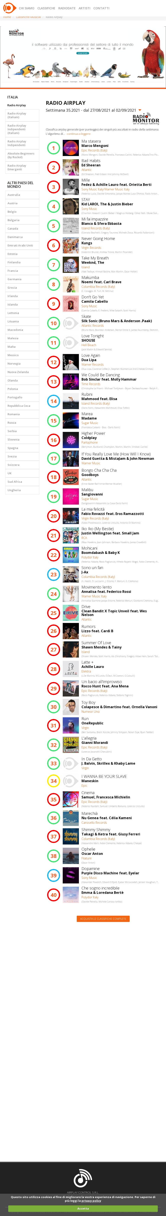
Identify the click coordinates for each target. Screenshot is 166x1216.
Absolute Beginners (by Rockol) (21, 155)
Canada (13, 228)
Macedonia (15, 330)
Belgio (12, 212)
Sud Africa (15, 482)
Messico (13, 355)
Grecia (12, 288)
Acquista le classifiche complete (103, 919)
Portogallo (15, 397)
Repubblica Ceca (19, 406)
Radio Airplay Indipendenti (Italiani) (17, 129)
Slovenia (13, 439)
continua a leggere (79, 134)
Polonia (13, 389)
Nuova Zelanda (18, 372)
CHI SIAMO (26, 8)
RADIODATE (67, 8)
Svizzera (13, 465)
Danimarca (15, 237)
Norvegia (14, 363)
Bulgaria (13, 220)
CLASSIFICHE (46, 8)
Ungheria (14, 490)
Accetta (83, 1208)
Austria (13, 203)
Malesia (13, 338)
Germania (14, 279)
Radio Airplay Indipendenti (17, 143)
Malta (12, 347)
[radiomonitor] (146, 118)
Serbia (12, 431)
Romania (14, 414)
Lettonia (13, 313)
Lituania (13, 321)
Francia (13, 271)
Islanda (13, 304)
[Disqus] (103, 980)
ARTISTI (84, 8)
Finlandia (14, 262)
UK (9, 473)
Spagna (13, 448)
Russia (12, 423)
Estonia (13, 254)
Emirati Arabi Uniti (20, 245)
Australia (14, 195)
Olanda (13, 380)
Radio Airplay (16, 105)
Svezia (12, 456)
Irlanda (13, 296)
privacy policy (91, 1201)
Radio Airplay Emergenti (17, 167)
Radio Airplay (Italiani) (17, 115)
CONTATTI (101, 8)
